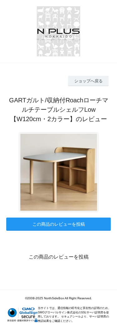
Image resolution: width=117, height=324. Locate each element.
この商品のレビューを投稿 (58, 224)
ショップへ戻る (88, 81)
